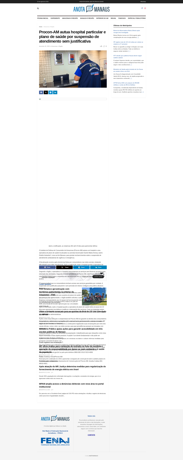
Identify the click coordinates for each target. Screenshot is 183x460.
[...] (138, 37)
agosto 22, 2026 (45, 335)
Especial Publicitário (137, 18)
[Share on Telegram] (50, 92)
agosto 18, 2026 (45, 389)
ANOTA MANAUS (93, 455)
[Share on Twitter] (46, 92)
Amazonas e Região (70, 18)
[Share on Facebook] (41, 92)
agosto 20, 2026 (45, 355)
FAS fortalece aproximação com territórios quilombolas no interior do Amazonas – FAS (56, 292)
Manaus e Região (87, 18)
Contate (91, 435)
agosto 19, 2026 (45, 372)
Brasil (113, 18)
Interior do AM (102, 18)
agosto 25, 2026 (45, 298)
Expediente (55, 18)
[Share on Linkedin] (55, 92)
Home (40, 26)
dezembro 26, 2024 (44, 46)
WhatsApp (143, 1)
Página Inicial (42, 18)
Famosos (122, 18)
